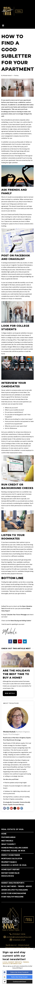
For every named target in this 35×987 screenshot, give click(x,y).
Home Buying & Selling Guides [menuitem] (14, 848)
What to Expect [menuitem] (8, 844)
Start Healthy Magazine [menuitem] (12, 897)
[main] (17, 424)
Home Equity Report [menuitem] (10, 869)
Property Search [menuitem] (9, 862)
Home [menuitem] (3, 834)
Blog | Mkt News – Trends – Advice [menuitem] (16, 886)
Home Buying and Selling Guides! (20, 620)
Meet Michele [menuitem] (7, 841)
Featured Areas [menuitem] (8, 837)
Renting (16, 75)
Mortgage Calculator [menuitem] (11, 859)
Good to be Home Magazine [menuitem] (13, 893)
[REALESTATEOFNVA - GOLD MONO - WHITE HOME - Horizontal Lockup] (12, 11)
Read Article (10, 693)
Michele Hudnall (7, 75)
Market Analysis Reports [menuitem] (12, 883)
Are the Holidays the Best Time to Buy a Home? (16, 674)
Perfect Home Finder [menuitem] (10, 855)
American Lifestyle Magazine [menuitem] (14, 890)
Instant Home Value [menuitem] (10, 873)
